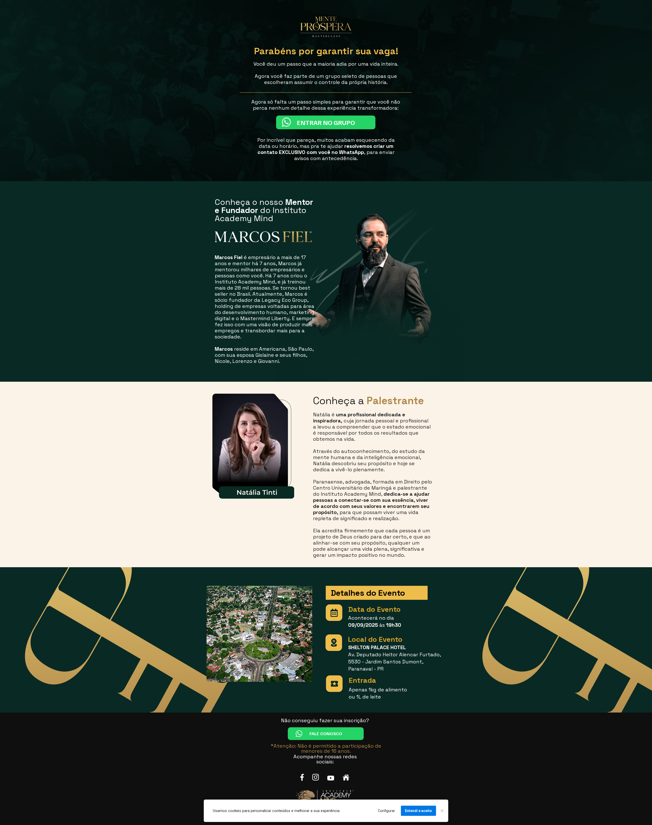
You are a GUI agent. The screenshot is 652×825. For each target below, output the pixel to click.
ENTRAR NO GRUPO (325, 122)
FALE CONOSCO (325, 733)
